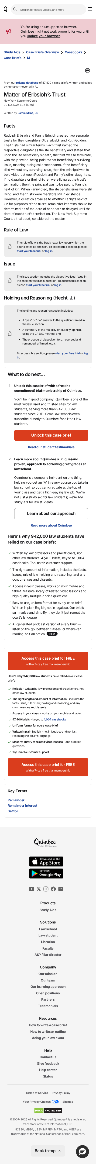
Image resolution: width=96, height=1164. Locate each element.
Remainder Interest (22, 805)
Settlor (13, 811)
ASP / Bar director (48, 955)
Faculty (48, 948)
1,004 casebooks (55, 719)
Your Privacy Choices (37, 1101)
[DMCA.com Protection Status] (48, 1110)
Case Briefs (12, 58)
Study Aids (12, 52)
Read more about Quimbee (51, 525)
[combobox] (48, 9)
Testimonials (48, 1006)
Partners (48, 999)
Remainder (16, 800)
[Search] (15, 9)
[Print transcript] (87, 70)
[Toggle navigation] (90, 8)
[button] (51, 435)
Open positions (48, 993)
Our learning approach (48, 986)
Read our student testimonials (51, 447)
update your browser (43, 36)
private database (27, 82)
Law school (48, 929)
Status (48, 1076)
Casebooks (73, 52)
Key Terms (17, 791)
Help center (48, 1070)
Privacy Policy (61, 1092)
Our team (48, 980)
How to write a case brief (48, 1025)
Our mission (48, 974)
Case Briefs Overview (42, 52)
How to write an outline (48, 1031)
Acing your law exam (48, 1038)
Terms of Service (37, 1092)
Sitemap (67, 1101)
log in (48, 251)
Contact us (48, 1057)
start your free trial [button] (29, 251)
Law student (48, 935)
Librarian (48, 942)
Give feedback (48, 1063)
